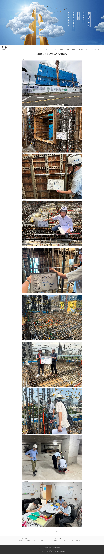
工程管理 (61, 49)
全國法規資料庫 (77, 540)
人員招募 (87, 49)
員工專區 (100, 49)
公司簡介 (48, 49)
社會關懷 (74, 49)
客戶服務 (94, 49)
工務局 (56, 540)
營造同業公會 (70, 540)
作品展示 (55, 49)
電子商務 (81, 49)
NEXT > (57, 531)
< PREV (46, 531)
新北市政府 (63, 540)
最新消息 (68, 49)
